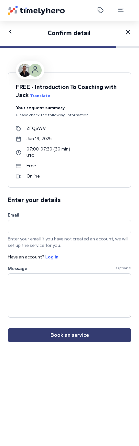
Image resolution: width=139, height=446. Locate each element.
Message (17, 268)
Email (13, 215)
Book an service (69, 335)
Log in (52, 257)
